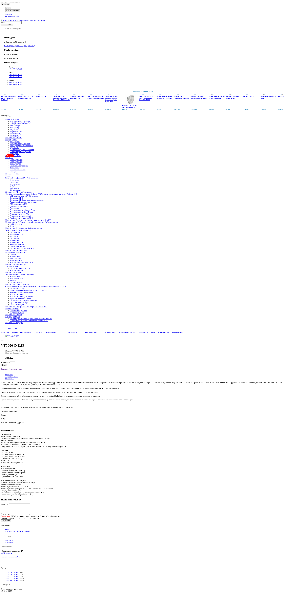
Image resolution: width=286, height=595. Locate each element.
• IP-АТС (152, 332)
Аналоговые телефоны (18, 288)
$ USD (8, 8)
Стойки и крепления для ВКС (21, 218)
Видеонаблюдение (17, 313)
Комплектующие (16, 270)
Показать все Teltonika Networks (17, 284)
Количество (5, 363)
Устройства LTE (16, 132)
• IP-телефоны (25, 332)
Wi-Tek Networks (11, 230)
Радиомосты (14, 130)
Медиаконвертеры (17, 244)
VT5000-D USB (11, 328)
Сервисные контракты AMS (20, 216)
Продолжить (6, 520)
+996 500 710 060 (15, 84)
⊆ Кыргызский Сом (12, 10)
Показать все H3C (12, 174)
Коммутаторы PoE (17, 242)
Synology (8, 266)
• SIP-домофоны (176, 332)
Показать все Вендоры (14, 323)
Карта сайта (9, 542)
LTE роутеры (15, 232)
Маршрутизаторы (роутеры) (20, 121)
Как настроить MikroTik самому (17, 531)
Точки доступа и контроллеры (21, 146)
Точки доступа (15, 126)
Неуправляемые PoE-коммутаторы (18, 222)
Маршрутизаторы (16, 278)
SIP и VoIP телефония (13, 178)
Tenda (7, 176)
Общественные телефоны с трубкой (23, 301)
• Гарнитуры (37, 332)
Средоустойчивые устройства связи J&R (20, 286)
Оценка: (4, 518)
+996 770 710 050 (15, 69)
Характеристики (11, 377)
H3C (7, 158)
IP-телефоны (14, 180)
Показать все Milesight (13, 315)
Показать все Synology (13, 272)
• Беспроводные (88, 332)
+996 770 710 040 (15, 75)
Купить (4, 365)
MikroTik (8, 119)
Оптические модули (17, 246)
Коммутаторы (15, 128)
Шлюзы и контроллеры (19, 166)
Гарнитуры (14, 182)
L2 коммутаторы (16, 160)
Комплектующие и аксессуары (21, 262)
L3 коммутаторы (16, 162)
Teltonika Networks (12, 274)
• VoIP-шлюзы (163, 332)
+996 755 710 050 (15, 77)
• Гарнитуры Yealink (125, 332)
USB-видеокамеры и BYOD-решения (24, 196)
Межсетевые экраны (17, 170)
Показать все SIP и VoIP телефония (18, 192)
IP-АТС (13, 186)
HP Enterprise (10, 252)
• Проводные (107, 332)
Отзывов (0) (10, 379)
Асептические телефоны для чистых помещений (28, 290)
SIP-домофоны (15, 190)
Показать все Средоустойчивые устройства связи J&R (26, 307)
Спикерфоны (15, 184)
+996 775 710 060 (15, 82)
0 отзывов (4, 369)
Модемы (13, 280)
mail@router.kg (29, 46)
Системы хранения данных (20, 152)
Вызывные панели (17, 294)
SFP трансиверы (16, 134)
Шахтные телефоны (17, 305)
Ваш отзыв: (5, 514)
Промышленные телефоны (20, 303)
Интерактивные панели (19, 206)
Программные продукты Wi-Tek (22, 248)
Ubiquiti (8, 140)
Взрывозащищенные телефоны (22, 292)
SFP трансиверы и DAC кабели (22, 150)
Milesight (8, 309)
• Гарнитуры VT (51, 332)
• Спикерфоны (141, 332)
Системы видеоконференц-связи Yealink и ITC (23, 194)
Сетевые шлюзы (16, 282)
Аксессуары (14, 136)
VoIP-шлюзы (14, 188)
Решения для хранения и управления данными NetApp (31, 319)
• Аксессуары (68, 332)
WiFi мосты (14, 236)
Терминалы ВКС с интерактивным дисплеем (27, 200)
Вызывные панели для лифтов (21, 297)
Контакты (9, 540)
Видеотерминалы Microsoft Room (22, 210)
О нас (7, 529)
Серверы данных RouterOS (20, 123)
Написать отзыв (16, 369)
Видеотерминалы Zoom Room (21, 212)
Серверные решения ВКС (19, 214)
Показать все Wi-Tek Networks (16, 250)
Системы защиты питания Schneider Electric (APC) (29, 321)
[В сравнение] (2, 340)
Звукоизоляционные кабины (21, 299)
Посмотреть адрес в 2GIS (13, 46)
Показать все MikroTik (13, 138)
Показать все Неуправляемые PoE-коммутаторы (23, 228)
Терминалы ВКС (16, 198)
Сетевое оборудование (18, 311)
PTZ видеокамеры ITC (18, 204)
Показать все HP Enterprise (15, 264)
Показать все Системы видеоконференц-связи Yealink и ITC (28, 220)
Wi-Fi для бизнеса (16, 234)
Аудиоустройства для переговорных (23, 202)
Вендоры (8, 317)
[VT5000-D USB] (12, 336)
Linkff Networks (16, 224)
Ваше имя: (5, 504)
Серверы (13, 172)
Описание (9, 375)
